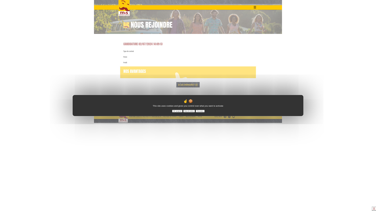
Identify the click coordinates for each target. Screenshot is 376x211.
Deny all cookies (189, 111)
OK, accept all (177, 111)
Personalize (200, 111)
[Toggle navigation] (255, 7)
